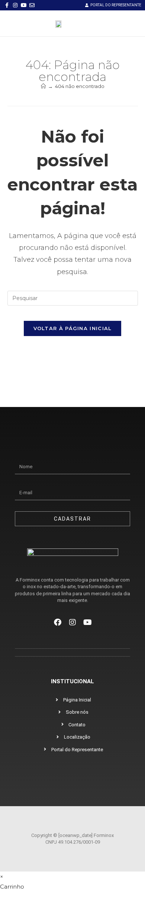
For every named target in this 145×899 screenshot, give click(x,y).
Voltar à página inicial (72, 328)
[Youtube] (87, 622)
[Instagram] (72, 622)
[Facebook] (57, 622)
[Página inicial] (43, 86)
